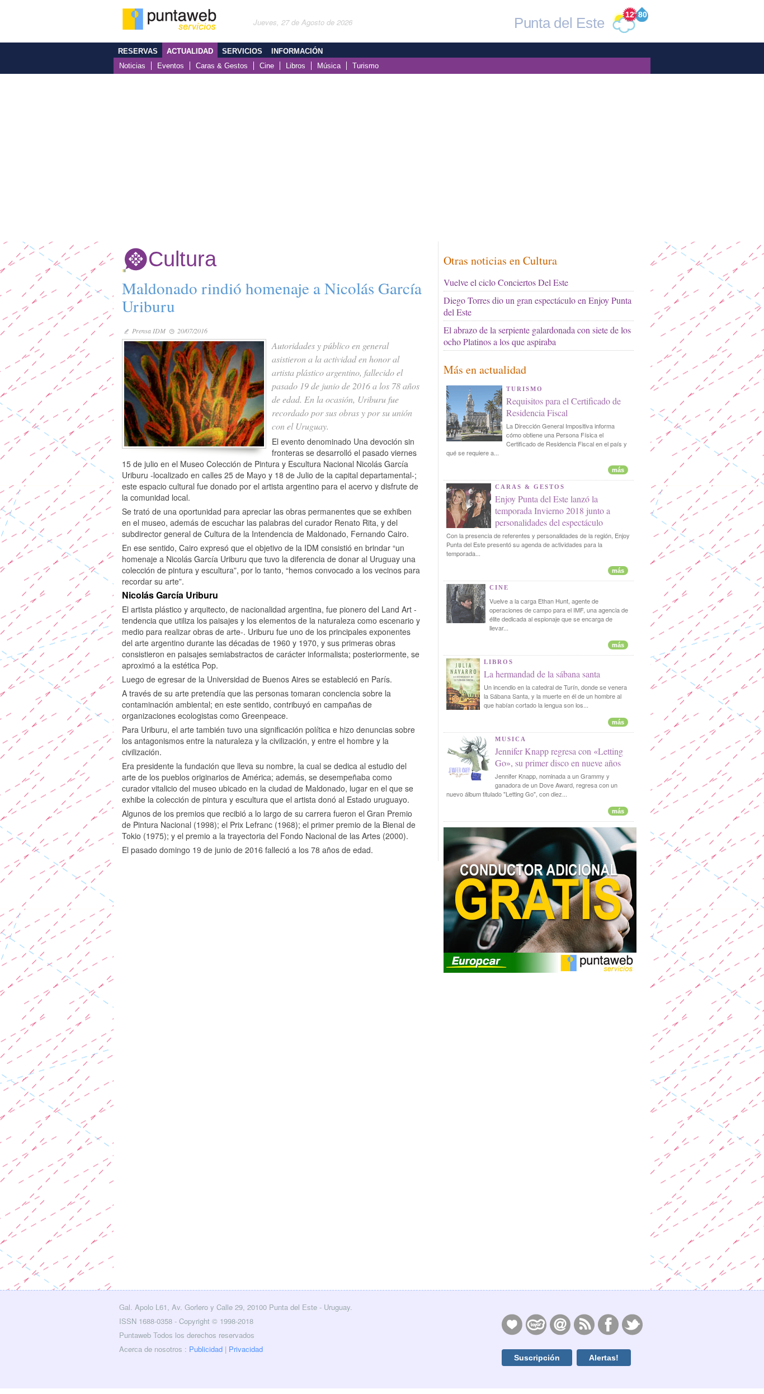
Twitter (632, 1324)
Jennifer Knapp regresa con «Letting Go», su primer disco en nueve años (559, 757)
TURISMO (524, 388)
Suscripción (537, 1357)
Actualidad (190, 51)
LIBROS (498, 661)
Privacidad (246, 1349)
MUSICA (510, 739)
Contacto (560, 1324)
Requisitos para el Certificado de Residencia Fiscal (563, 406)
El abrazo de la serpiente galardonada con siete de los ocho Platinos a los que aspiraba (537, 335)
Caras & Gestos (222, 66)
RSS (584, 1324)
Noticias (132, 66)
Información (297, 51)
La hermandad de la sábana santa (542, 674)
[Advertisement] (382, 157)
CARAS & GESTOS (530, 486)
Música (329, 66)
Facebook (608, 1324)
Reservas (138, 51)
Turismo (365, 66)
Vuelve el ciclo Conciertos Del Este (506, 282)
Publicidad (206, 1349)
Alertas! (604, 1357)
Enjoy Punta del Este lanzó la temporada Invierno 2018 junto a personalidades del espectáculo (552, 510)
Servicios (242, 51)
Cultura (182, 259)
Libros (295, 66)
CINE (499, 587)
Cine (267, 66)
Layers (536, 1324)
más (618, 470)
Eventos (170, 66)
